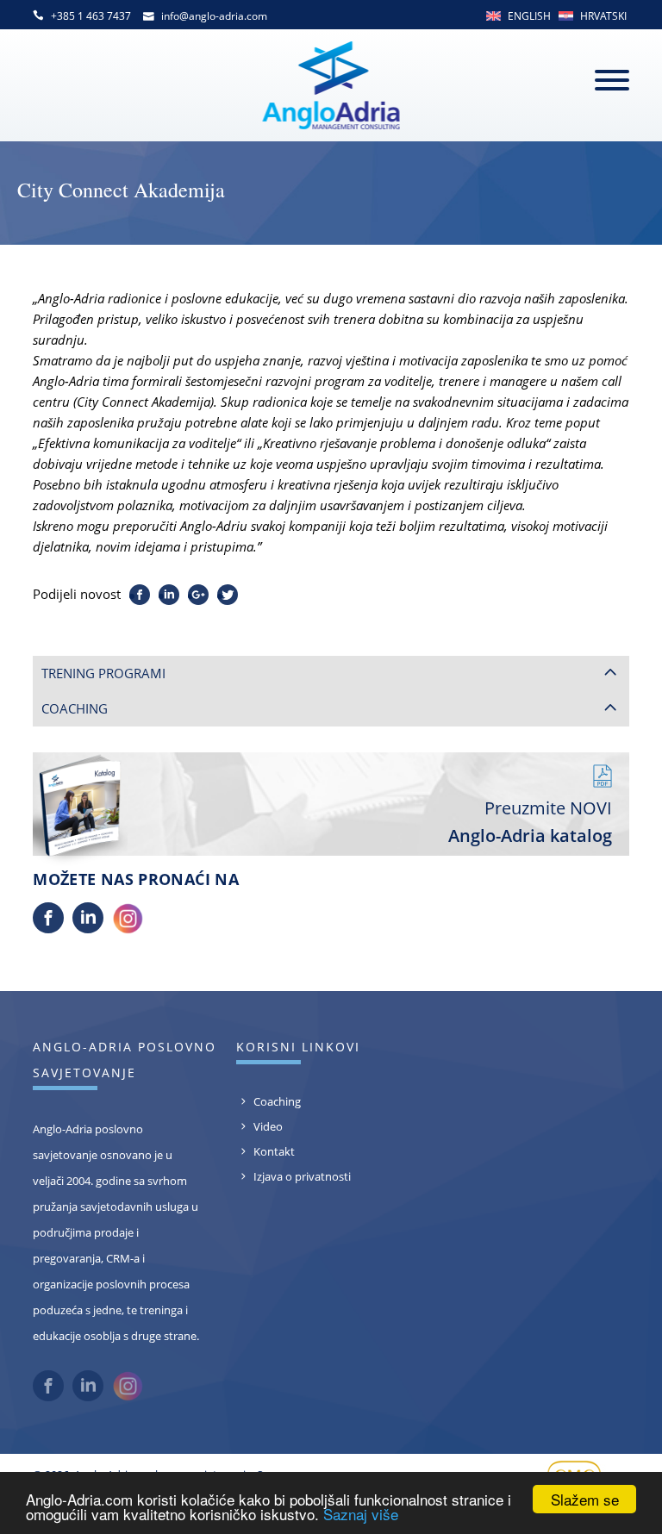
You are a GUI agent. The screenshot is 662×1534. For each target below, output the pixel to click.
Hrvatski (603, 16)
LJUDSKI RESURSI (102, 907)
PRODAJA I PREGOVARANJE (131, 744)
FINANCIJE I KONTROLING (127, 853)
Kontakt (274, 1394)
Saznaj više (360, 1514)
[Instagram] (127, 1172)
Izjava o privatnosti (302, 1419)
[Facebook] (48, 1172)
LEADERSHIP (89, 717)
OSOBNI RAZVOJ (100, 771)
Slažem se (585, 1499)
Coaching (277, 1344)
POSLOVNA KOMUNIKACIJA (131, 799)
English (529, 16)
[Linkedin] (87, 1172)
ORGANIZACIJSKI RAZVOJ (124, 881)
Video (268, 1369)
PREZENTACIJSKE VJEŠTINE (128, 825)
